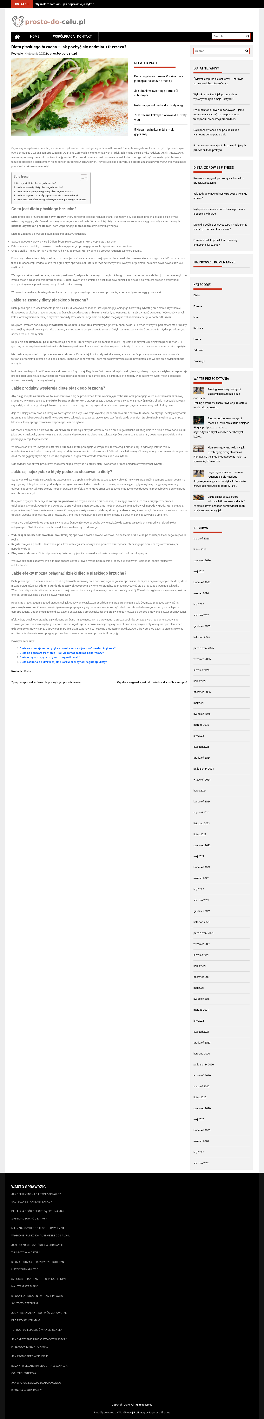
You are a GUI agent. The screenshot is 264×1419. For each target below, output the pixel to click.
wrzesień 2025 (202, 659)
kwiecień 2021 (201, 998)
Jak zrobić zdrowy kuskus (29, 1356)
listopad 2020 (201, 1053)
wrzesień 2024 (202, 779)
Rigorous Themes (159, 1412)
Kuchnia (198, 328)
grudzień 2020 (201, 1042)
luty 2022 (198, 889)
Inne (195, 317)
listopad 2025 (201, 637)
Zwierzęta (199, 361)
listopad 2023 (201, 823)
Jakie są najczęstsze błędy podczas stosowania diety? (47, 195)
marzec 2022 (201, 878)
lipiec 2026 (199, 549)
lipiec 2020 (199, 1097)
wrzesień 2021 (202, 944)
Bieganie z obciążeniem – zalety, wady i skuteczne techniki (38, 1299)
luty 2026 (198, 604)
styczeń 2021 (201, 1031)
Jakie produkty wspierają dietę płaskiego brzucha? (44, 191)
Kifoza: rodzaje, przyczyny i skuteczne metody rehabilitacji (38, 1265)
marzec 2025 (201, 724)
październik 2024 (203, 768)
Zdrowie (198, 350)
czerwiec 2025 (202, 691)
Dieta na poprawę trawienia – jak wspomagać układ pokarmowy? (62, 652)
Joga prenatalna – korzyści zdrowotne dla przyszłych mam (39, 1316)
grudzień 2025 (201, 626)
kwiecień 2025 (201, 713)
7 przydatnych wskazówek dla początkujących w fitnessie (45, 682)
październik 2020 (203, 1064)
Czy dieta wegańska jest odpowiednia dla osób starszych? (152, 682)
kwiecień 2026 (201, 582)
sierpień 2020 (201, 1086)
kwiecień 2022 (201, 867)
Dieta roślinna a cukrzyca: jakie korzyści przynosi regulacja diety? (63, 661)
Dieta (27, 671)
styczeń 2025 (201, 746)
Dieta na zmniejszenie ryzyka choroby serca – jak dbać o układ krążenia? (68, 648)
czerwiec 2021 (202, 976)
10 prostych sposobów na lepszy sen (36, 1329)
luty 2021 (198, 1020)
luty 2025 (198, 735)
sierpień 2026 (201, 538)
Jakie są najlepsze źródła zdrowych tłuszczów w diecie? (37, 1248)
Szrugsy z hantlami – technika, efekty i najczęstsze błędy (38, 1282)
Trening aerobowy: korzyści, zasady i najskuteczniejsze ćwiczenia (217, 394)
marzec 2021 (201, 1009)
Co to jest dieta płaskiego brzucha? (36, 183)
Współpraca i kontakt (72, 36)
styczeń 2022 (201, 900)
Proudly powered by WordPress (113, 1412)
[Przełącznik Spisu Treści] (81, 177)
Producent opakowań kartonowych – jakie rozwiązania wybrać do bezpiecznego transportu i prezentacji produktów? (218, 114)
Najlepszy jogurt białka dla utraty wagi (158, 105)
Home (34, 36)
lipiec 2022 (199, 834)
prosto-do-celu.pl (63, 53)
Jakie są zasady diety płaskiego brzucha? (39, 187)
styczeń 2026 (201, 615)
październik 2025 (203, 648)
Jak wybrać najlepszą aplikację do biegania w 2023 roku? (36, 1386)
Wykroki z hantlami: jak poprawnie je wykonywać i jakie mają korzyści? (83, 4)
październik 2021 (203, 933)
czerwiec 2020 (202, 1108)
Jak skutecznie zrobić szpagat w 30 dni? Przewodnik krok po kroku (39, 1343)
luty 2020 (198, 1152)
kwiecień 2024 (201, 801)
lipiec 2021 (199, 965)
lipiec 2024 (199, 790)
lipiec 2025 (199, 681)
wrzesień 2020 (202, 1075)
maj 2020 (198, 1119)
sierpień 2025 (201, 670)
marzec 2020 (201, 1141)
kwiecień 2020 (201, 1130)
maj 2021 (198, 987)
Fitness (197, 306)
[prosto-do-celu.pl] (17, 37)
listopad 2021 (201, 922)
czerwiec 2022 (202, 845)
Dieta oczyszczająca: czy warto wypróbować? (50, 657)
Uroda (197, 339)
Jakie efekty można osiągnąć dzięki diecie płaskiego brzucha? (51, 199)
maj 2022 (198, 856)
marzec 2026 (201, 593)
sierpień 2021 (201, 954)
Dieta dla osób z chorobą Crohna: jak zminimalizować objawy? (37, 1215)
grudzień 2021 (201, 911)
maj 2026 (198, 571)
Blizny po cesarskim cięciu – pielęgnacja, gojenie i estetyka (39, 1369)
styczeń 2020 (201, 1163)
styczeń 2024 (201, 812)
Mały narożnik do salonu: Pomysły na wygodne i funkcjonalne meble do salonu (41, 1232)
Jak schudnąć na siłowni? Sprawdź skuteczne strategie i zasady (36, 1198)
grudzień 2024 (201, 757)
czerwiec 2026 (202, 560)
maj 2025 (198, 702)
